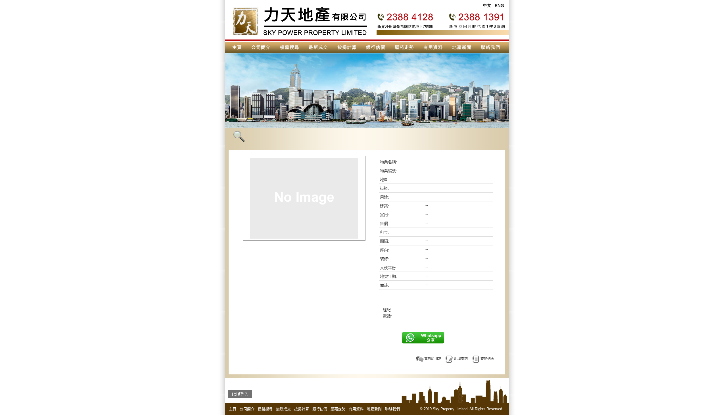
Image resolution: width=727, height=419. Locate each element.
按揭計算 (301, 409)
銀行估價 (319, 409)
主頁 (232, 409)
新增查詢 (461, 359)
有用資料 (356, 409)
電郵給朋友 (432, 359)
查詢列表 (487, 359)
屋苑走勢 (338, 409)
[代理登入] (240, 394)
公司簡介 (247, 409)
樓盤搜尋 (265, 409)
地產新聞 (374, 409)
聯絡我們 (392, 409)
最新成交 (283, 409)
